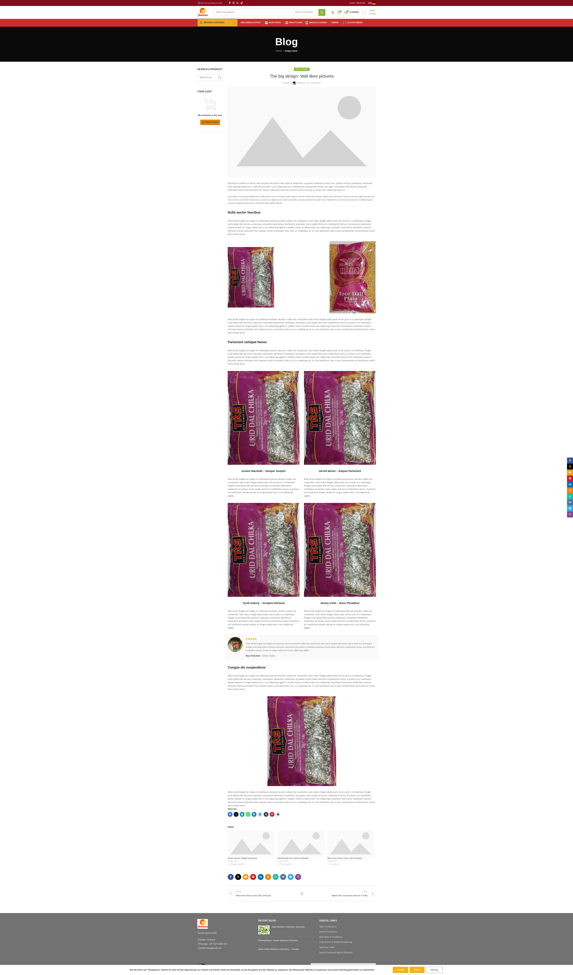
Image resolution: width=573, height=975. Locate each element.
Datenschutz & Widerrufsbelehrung (335, 942)
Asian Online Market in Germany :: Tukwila (278, 949)
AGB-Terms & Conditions (330, 937)
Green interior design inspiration (242, 858)
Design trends (291, 51)
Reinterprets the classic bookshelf (293, 858)
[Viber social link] (298, 877)
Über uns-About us (328, 927)
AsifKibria (301, 83)
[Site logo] (202, 12)
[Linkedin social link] (261, 877)
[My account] (333, 12)
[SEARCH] (321, 12)
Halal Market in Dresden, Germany (288, 927)
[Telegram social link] (291, 877)
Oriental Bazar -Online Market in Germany (278, 940)
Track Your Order (327, 947)
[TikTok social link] (242, 3)
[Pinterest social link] (253, 877)
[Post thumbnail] (263, 929)
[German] (374, 3)
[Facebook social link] (230, 3)
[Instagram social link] (234, 3)
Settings (434, 969)
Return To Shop (210, 122)
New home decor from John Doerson (344, 858)
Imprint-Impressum (328, 932)
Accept (400, 969)
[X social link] (238, 877)
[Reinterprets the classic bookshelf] (301, 843)
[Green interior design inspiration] (251, 843)
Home (278, 51)
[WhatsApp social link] (238, 3)
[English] (370, 3)
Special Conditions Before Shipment (335, 953)
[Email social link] (246, 877)
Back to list (302, 894)
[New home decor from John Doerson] (350, 843)
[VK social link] (283, 877)
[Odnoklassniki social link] (268, 877)
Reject (417, 969)
